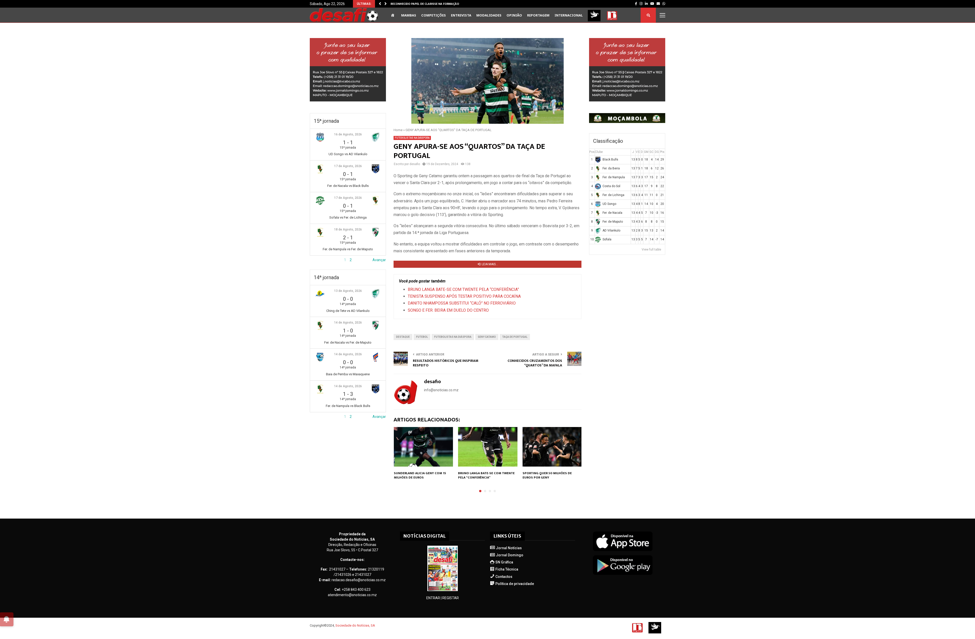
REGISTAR (450, 598)
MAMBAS (408, 15)
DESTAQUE (403, 336)
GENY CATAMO (487, 336)
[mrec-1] (348, 100)
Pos (592, 152)
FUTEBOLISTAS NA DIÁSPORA (412, 137)
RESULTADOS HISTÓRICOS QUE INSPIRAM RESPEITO (445, 363)
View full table (651, 249)
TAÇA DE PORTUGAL (514, 336)
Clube (599, 152)
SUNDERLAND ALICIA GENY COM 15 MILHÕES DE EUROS (420, 475)
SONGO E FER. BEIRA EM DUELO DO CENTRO (448, 310)
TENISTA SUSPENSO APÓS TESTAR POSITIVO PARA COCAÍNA (464, 296)
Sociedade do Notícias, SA (355, 625)
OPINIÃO (514, 15)
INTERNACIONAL (569, 15)
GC (651, 152)
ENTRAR (433, 598)
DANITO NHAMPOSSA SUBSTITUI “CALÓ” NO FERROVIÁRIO (462, 303)
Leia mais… (490, 264)
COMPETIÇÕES (433, 15)
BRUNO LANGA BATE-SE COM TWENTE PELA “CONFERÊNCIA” (463, 289)
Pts (662, 152)
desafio (415, 164)
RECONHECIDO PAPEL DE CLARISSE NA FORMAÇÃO (425, 3)
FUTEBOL (422, 336)
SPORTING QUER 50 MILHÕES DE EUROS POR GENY (547, 475)
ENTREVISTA (461, 15)
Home (398, 130)
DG (657, 152)
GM (646, 152)
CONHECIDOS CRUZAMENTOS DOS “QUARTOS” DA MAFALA (535, 363)
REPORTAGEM (538, 15)
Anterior (316, 260)
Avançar (379, 260)
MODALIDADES (488, 15)
